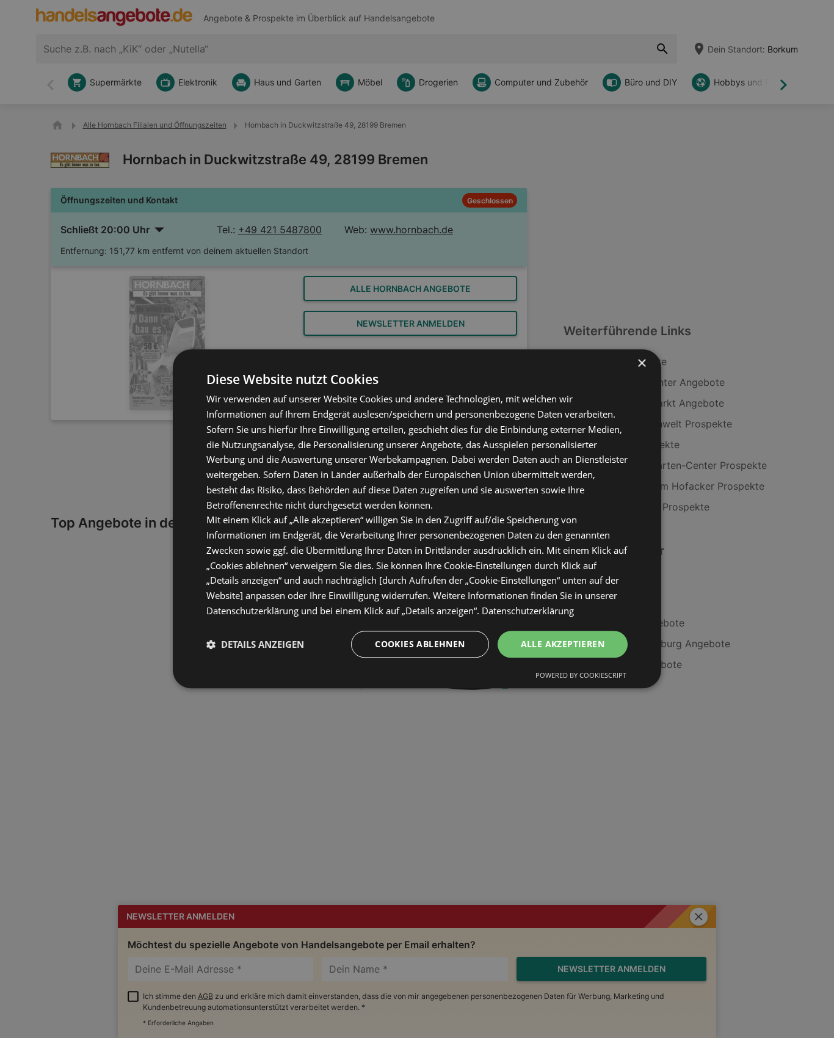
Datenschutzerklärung (528, 610)
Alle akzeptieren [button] (562, 644)
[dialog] (417, 518)
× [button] (641, 363)
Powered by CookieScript (580, 675)
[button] (255, 644)
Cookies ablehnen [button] (420, 644)
